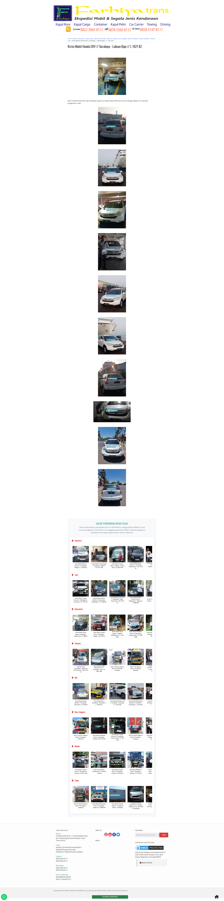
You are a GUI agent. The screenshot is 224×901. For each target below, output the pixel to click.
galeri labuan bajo (100, 38)
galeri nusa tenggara (120, 38)
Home (70, 38)
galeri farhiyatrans (79, 38)
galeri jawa (89, 38)
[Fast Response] (4, 897)
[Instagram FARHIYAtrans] (106, 836)
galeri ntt (110, 38)
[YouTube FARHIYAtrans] (110, 836)
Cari (164, 835)
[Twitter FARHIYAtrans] (118, 836)
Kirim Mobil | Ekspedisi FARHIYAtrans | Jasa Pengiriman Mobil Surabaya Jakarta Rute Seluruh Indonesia (94, 890)
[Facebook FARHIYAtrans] (114, 836)
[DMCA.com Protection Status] (149, 850)
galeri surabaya (133, 38)
